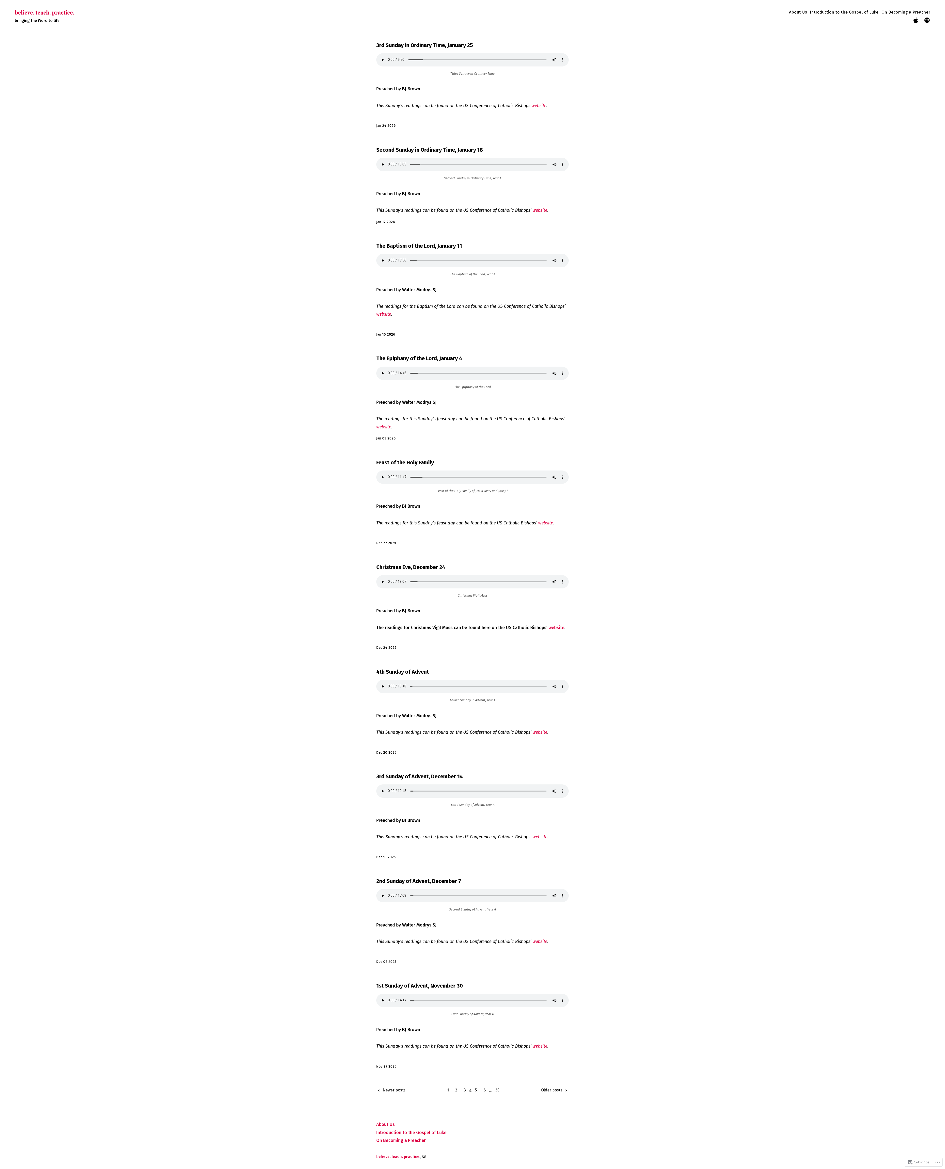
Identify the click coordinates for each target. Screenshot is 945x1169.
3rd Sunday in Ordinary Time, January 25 (424, 45)
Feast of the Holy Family (405, 462)
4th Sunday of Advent (402, 671)
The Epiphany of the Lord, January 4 (419, 358)
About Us (798, 12)
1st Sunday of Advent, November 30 (419, 985)
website (539, 105)
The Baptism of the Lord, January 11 (419, 246)
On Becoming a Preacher (906, 12)
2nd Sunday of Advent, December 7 (418, 881)
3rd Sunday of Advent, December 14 (419, 776)
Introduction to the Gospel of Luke (844, 12)
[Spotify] (927, 20)
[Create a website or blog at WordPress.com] (424, 1156)
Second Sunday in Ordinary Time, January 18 (429, 149)
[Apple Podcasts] (916, 20)
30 (497, 1090)
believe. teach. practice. (44, 12)
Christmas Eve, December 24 (410, 567)
